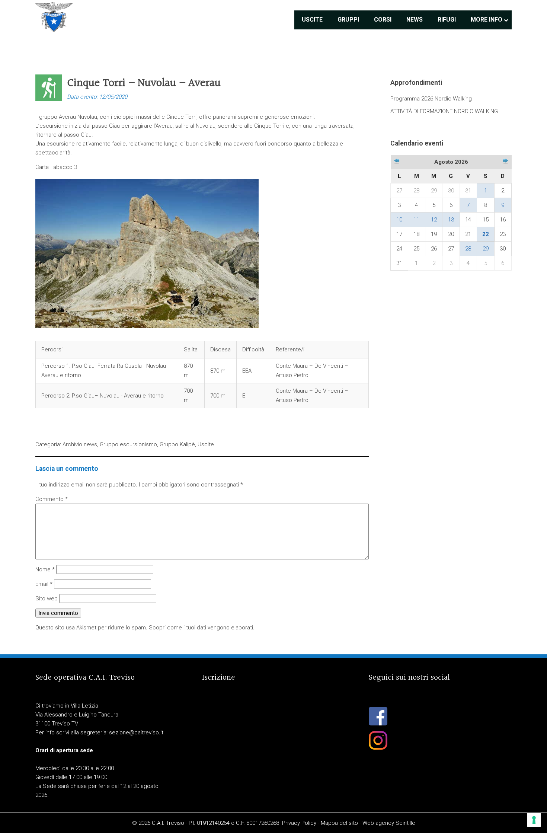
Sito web (46, 598)
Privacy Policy (299, 823)
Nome (45, 569)
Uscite (206, 444)
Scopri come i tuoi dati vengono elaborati (201, 627)
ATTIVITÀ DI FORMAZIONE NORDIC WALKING (444, 111)
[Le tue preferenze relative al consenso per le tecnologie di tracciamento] (534, 820)
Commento (51, 499)
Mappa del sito (339, 823)
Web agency (378, 823)
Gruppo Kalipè (177, 444)
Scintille (405, 823)
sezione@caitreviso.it (136, 732)
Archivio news (80, 444)
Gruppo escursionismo (128, 444)
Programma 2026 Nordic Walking (431, 98)
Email (43, 584)
